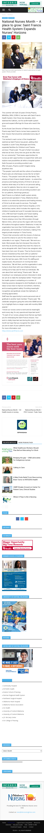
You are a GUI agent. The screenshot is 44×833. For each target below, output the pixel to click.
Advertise (8, 825)
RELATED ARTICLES (9, 442)
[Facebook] (4, 37)
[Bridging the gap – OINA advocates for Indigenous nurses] (7, 460)
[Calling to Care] (7, 469)
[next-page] (6, 507)
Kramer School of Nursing (11, 692)
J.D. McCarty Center (9, 717)
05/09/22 (10, 15)
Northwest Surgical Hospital (12, 698)
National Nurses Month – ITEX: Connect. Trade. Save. (33, 411)
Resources (37, 823)
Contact (31, 827)
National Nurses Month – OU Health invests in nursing (11, 411)
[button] (3, 10)
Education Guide (18, 825)
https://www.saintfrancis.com (12, 331)
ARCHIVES (11, 18)
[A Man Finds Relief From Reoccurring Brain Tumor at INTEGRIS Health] (7, 479)
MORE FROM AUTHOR (26, 442)
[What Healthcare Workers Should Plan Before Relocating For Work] (7, 450)
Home (4, 15)
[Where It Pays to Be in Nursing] (7, 499)
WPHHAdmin (22, 432)
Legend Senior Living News (24, 823)
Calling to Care (19, 467)
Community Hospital (10, 686)
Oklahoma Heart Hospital (11, 702)
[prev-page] (3, 507)
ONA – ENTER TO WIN (31, 825)
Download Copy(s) (16, 827)
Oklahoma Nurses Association (13, 705)
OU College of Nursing (10, 721)
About (25, 827)
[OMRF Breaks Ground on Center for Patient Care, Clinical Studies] (7, 489)
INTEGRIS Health (8, 689)
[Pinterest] (13, 37)
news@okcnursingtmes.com (26, 812)
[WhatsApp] (18, 37)
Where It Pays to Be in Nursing (24, 497)
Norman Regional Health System (14, 695)
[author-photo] (22, 429)
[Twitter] (9, 37)
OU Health (6, 708)
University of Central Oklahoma (13, 711)
